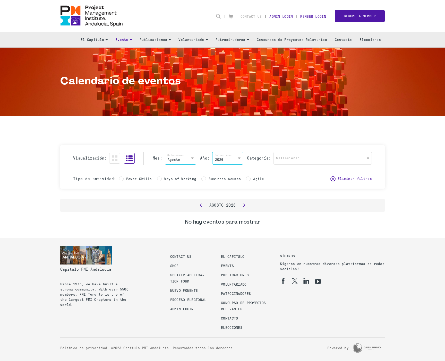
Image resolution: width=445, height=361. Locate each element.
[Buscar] (218, 16)
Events (121, 40)
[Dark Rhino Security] (366, 348)
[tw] (295, 281)
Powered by (338, 348)
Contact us (181, 257)
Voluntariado (191, 40)
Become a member (360, 16)
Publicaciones (153, 40)
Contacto (343, 40)
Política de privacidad (83, 348)
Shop (174, 266)
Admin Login (281, 17)
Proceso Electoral (188, 300)
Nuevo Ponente (184, 291)
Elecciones (370, 40)
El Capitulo (92, 40)
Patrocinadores (230, 40)
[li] (306, 281)
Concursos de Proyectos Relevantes (292, 40)
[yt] (318, 281)
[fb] (283, 281)
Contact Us (251, 17)
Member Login (313, 17)
